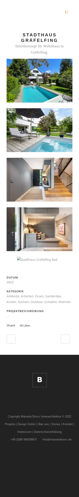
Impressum (24, 431)
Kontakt (68, 424)
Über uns (43, 424)
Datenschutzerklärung (48, 431)
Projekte (10, 424)
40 (25, 325)
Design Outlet (26, 424)
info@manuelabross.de (56, 439)
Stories (55, 424)
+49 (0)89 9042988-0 (23, 439)
